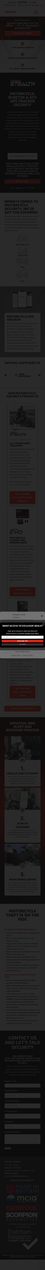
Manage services (9, 636)
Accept (22, 640)
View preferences (22, 651)
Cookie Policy (16, 655)
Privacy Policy (27, 655)
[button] (42, 616)
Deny (22, 646)
